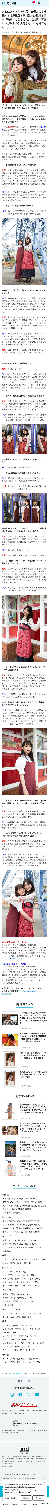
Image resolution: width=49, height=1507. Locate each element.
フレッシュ (11, 1282)
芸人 (26, 1346)
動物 (22, 1362)
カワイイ (10, 1301)
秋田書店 (6, 1198)
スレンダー (11, 1271)
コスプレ (10, 1259)
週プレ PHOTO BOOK (12, 1221)
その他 (34, 1362)
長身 (21, 1278)
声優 (35, 1329)
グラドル (10, 1325)
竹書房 (34, 1206)
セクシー (28, 1301)
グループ (34, 1313)
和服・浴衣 (25, 1263)
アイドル (27, 1325)
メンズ (9, 1362)
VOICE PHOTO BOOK (27, 1244)
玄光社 (27, 1202)
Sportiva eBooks (32, 1232)
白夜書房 (20, 1209)
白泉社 (12, 1209)
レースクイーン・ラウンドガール (20, 1336)
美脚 (8, 1278)
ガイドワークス (18, 1198)
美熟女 (9, 1298)
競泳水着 (38, 1259)
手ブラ (9, 1359)
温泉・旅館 (24, 1317)
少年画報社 (25, 1206)
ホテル (8, 1317)
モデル (21, 1329)
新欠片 (5, 1209)
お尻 (8, 1275)
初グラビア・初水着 (29, 1359)
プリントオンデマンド (12, 1247)
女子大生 (9, 1332)
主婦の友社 (7, 1206)
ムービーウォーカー (11, 1213)
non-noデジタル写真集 (12, 1228)
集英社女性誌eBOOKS (33, 1228)
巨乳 (28, 1271)
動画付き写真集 (9, 1244)
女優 (8, 1329)
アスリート (10, 1350)
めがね (9, 1263)
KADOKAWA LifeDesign (12, 1202)
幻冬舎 (34, 1202)
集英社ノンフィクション (13, 1232)
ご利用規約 (7, 1474)
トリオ (20, 1313)
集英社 (41, 1202)
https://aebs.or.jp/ (7, 1466)
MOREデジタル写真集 (30, 1225)
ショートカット (25, 1275)
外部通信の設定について (33, 1478)
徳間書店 (42, 1206)
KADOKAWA (31, 1198)
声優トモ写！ (29, 1247)
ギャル (34, 1286)
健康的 (34, 1278)
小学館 (16, 1206)
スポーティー (30, 1282)
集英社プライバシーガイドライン (25, 1474)
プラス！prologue (28, 1240)
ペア (7, 1313)
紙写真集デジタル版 (11, 1240)
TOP (3, 1374)
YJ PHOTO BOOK (31, 1221)
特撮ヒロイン (36, 1343)
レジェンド (11, 1346)
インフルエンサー (14, 1343)
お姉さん (24, 1294)
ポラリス (40, 1247)
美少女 (9, 1294)
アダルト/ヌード (27, 1350)
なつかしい (25, 1298)
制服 (24, 1259)
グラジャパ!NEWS (14, 1374)
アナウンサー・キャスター (17, 1339)
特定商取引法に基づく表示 (12, 1478)
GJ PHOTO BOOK (10, 1225)
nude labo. (6, 1251)
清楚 (8, 1305)
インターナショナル (14, 1286)
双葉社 (28, 1209)
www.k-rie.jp (16, 958)
